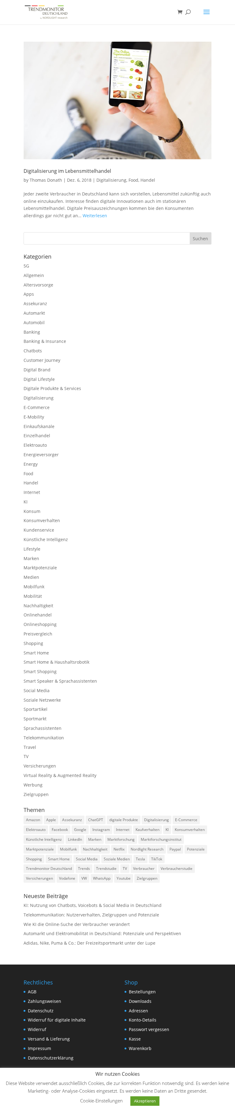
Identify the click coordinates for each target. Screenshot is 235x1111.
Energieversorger (41, 454)
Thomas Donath (46, 180)
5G (26, 266)
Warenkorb (140, 1048)
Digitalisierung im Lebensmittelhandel (67, 171)
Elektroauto (35, 445)
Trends (84, 868)
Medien (31, 577)
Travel (30, 747)
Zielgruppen (36, 794)
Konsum (32, 511)
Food (133, 180)
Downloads (140, 1001)
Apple (51, 819)
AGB (32, 992)
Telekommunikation (44, 738)
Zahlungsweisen (44, 1001)
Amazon (33, 819)
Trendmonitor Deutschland (49, 868)
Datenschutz (41, 1011)
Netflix (119, 849)
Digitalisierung (111, 180)
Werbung (33, 785)
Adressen (138, 1011)
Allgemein (34, 275)
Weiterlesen (95, 215)
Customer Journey (42, 360)
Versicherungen (40, 766)
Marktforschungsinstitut (161, 839)
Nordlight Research (147, 849)
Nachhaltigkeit (38, 606)
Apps (29, 294)
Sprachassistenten (43, 728)
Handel (147, 180)
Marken (31, 558)
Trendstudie (106, 868)
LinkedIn (75, 839)
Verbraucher (144, 868)
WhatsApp (101, 878)
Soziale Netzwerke (42, 700)
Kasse (135, 1039)
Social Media (37, 690)
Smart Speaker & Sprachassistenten (60, 681)
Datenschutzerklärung (50, 1058)
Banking (32, 332)
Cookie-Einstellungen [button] (101, 1101)
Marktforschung (121, 839)
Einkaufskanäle (39, 426)
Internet (32, 492)
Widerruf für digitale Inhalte (57, 1020)
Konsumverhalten (42, 520)
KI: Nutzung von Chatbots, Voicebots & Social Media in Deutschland (93, 905)
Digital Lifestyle (39, 379)
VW (84, 878)
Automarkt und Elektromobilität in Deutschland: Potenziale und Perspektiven (102, 933)
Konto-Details (142, 1020)
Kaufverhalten (147, 829)
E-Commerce (37, 407)
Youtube (124, 878)
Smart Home (36, 653)
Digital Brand (37, 370)
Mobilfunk (34, 587)
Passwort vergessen (149, 1029)
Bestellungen (142, 992)
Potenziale (196, 849)
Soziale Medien (117, 859)
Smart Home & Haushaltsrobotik (56, 662)
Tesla (140, 859)
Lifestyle (32, 549)
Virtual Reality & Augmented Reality (60, 775)
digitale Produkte (123, 819)
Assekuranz (35, 303)
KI (26, 502)
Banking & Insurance (45, 341)
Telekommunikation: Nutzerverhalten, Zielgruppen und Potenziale (91, 915)
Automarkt (34, 313)
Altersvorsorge (38, 285)
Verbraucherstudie (176, 868)
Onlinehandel (38, 615)
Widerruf (37, 1029)
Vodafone (67, 878)
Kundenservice (39, 530)
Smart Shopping (40, 671)
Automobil (34, 322)
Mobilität (33, 596)
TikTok (156, 859)
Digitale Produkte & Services (52, 388)
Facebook (60, 829)
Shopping (33, 643)
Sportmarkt (35, 719)
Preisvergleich (38, 634)
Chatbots (33, 351)
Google (80, 829)
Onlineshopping (40, 624)
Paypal (175, 849)
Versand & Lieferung (49, 1039)
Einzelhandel (37, 435)
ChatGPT (95, 819)
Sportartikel (35, 709)
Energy (31, 464)
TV (26, 756)
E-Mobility (34, 417)
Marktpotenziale (40, 568)
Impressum (39, 1048)
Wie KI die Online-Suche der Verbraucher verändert (77, 924)
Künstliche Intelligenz (46, 539)
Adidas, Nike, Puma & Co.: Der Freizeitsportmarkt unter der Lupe (89, 943)
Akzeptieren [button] (145, 1101)
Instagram (101, 829)
